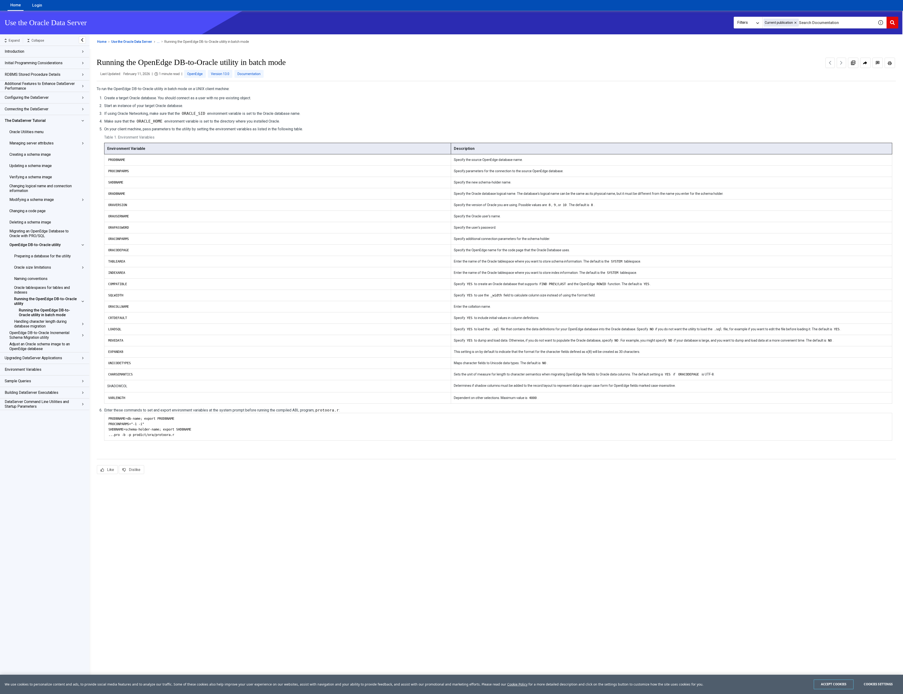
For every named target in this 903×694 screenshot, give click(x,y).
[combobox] (818, 22)
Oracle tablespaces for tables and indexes (42, 290)
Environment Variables (23, 369)
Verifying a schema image (30, 177)
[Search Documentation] (892, 22)
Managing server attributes (31, 143)
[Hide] (82, 40)
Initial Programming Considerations (34, 63)
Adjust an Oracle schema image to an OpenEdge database (39, 346)
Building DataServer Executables (31, 392)
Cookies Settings (878, 684)
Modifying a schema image (31, 199)
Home (15, 5)
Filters (742, 22)
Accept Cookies (834, 684)
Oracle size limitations (32, 267)
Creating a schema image (30, 154)
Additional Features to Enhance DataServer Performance (40, 86)
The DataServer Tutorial (25, 120)
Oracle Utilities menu (26, 132)
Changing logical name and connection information (40, 188)
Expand (14, 40)
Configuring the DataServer (27, 97)
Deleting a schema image (30, 222)
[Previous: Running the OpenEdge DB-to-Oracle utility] (830, 63)
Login (37, 5)
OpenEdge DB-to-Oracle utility (35, 245)
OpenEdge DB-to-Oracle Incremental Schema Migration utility (39, 335)
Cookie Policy (517, 684)
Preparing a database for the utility (42, 256)
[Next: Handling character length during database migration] (841, 63)
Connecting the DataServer (26, 109)
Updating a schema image (30, 166)
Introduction (14, 51)
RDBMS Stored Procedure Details (32, 74)
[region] (451, 684)
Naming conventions (31, 278)
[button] (795, 22)
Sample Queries (18, 381)
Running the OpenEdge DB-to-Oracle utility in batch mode (44, 312)
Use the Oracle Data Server (131, 42)
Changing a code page (27, 211)
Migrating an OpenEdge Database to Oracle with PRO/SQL (39, 233)
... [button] (158, 42)
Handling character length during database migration (40, 323)
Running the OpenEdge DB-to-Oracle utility (45, 301)
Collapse (38, 40)
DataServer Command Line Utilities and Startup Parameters (37, 404)
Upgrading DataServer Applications (33, 358)
